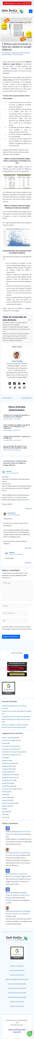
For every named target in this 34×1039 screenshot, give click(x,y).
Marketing (5, 792)
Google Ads (15, 53)
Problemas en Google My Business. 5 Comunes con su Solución (16, 416)
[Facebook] (14, 384)
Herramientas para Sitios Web (17, 993)
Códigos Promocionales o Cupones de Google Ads (16, 437)
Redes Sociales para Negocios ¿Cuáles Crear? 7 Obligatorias (18, 895)
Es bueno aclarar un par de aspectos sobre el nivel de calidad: (15, 324)
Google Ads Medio (24, 53)
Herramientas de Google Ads (10, 789)
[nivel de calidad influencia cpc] (17, 181)
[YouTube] (24, 384)
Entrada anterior (6, 398)
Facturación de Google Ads (10, 755)
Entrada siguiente (27, 398)
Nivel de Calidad (6, 54)
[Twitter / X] (10, 387)
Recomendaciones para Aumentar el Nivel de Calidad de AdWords (15, 339)
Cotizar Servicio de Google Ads (17, 984)
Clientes (4, 743)
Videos (4, 814)
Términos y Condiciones (17, 1006)
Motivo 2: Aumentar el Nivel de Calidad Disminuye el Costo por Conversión (16, 335)
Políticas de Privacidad (17, 1002)
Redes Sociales (6, 806)
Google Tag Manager (8, 786)
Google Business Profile (9, 775)
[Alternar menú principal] (30, 11)
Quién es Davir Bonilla (17, 975)
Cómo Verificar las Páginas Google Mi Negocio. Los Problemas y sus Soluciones (16, 426)
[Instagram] (19, 384)
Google (4, 757)
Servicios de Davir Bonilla (17, 970)
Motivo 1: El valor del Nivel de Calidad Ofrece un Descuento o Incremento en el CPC (16, 329)
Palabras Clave (6, 800)
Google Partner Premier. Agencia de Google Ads (16, 716)
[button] (17, 3)
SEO (3, 809)
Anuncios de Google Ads (9, 738)
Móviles (4, 794)
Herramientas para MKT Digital (17, 997)
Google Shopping (7, 783)
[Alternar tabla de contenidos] (28, 319)
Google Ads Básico (7, 766)
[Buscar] (26, 656)
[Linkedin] (10, 384)
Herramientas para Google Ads (17, 988)
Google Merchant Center (9, 777)
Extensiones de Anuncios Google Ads (13, 752)
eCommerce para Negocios (10, 749)
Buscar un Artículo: (17, 653)
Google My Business (8, 780)
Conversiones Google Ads (9, 746)
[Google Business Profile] (20, 387)
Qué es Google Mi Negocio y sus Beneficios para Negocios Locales (15, 447)
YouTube (4, 817)
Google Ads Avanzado (8, 763)
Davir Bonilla (9, 853)
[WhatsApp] (24, 387)
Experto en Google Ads (17, 966)
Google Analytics (7, 772)
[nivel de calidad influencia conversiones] (17, 238)
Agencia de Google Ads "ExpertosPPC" (17, 979)
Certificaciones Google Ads (10, 740)
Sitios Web (5, 812)
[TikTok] (15, 387)
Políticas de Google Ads (9, 803)
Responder (28, 508)
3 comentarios (6, 53)
